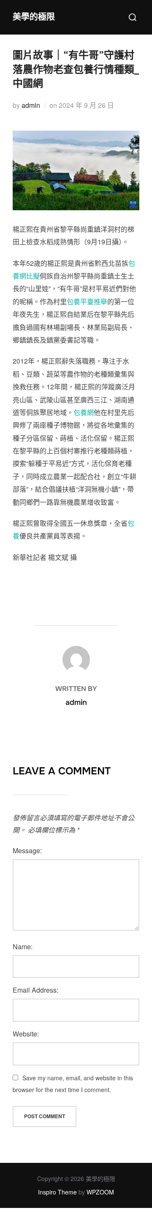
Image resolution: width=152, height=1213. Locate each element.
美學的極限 (34, 17)
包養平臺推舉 (87, 301)
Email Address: (35, 990)
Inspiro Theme (57, 1192)
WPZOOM (100, 1192)
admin (31, 105)
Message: (27, 850)
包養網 (83, 412)
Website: (26, 1034)
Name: (23, 946)
